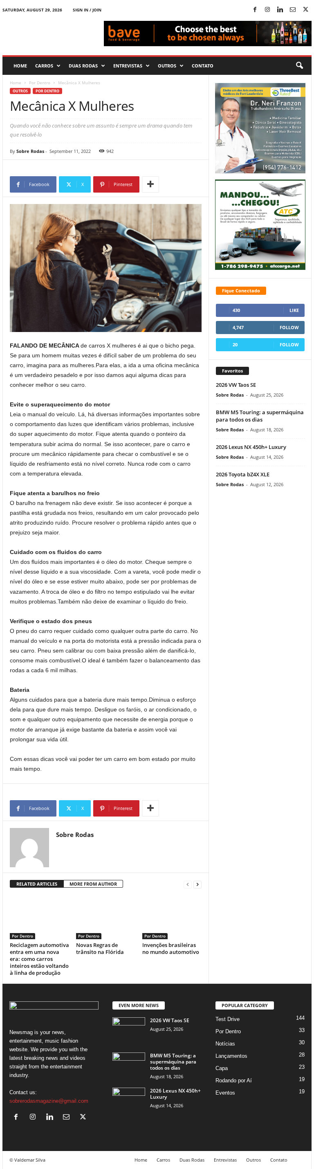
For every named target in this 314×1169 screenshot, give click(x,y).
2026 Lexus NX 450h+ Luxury (251, 447)
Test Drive (227, 1019)
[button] (299, 66)
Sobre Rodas (30, 151)
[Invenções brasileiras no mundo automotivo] (172, 917)
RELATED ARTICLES (36, 884)
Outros (167, 66)
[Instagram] (267, 10)
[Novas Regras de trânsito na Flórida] (105, 917)
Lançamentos (231, 1056)
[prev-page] (188, 884)
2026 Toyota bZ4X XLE (242, 474)
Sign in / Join (87, 10)
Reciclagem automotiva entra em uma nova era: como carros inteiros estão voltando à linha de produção (39, 958)
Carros (44, 66)
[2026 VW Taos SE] (128, 1029)
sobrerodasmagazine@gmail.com (48, 1101)
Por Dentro (39, 82)
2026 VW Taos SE (236, 384)
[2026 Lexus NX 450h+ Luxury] (128, 1100)
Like (294, 310)
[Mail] (293, 10)
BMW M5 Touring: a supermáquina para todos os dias (260, 415)
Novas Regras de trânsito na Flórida (100, 948)
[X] (305, 10)
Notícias (225, 1044)
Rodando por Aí (233, 1080)
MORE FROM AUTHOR (93, 884)
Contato (202, 66)
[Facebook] (255, 10)
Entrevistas (127, 66)
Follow (289, 327)
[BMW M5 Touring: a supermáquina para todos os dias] (128, 1064)
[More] (150, 184)
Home (20, 66)
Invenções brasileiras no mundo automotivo (170, 948)
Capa (221, 1068)
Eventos (225, 1093)
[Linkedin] (280, 10)
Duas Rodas (83, 66)
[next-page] (197, 884)
